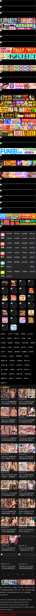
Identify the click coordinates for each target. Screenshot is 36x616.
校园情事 (17, 271)
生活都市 (9, 271)
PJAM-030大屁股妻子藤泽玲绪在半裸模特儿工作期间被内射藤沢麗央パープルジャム (8, 423)
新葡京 (29, 338)
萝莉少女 (32, 233)
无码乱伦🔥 (4, 365)
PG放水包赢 (25, 343)
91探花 (17, 248)
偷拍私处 (10, 352)
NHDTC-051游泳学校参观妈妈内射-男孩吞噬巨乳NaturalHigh (27, 458)
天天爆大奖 (19, 365)
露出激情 (17, 262)
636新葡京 (12, 360)
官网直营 (23, 334)
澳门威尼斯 (4, 374)
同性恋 (32, 267)
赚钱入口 (11, 378)
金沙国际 (26, 365)
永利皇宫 (26, 356)
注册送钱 (9, 338)
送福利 (23, 338)
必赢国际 (10, 343)
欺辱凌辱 (9, 248)
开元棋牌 (16, 334)
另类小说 (9, 276)
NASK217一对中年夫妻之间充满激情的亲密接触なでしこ (9, 495)
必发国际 (31, 352)
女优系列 (17, 252)
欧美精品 (24, 233)
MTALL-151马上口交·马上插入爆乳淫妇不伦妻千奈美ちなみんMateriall (8, 569)
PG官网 (10, 334)
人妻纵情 (24, 271)
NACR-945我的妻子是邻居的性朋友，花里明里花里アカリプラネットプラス (8, 514)
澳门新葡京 (4, 356)
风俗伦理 (32, 271)
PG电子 (3, 338)
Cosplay (24, 238)
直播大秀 (26, 369)
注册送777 (17, 338)
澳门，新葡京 (4, 369)
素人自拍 (32, 238)
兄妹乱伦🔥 (27, 374)
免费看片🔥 (4, 360)
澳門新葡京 (19, 356)
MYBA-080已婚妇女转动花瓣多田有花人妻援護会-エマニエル (26, 495)
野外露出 (32, 248)
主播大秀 (23, 347)
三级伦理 (9, 238)
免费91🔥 (11, 374)
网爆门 (32, 262)
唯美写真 (24, 262)
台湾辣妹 (9, 243)
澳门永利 (30, 334)
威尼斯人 (3, 334)
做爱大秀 (19, 369)
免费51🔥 (27, 360)
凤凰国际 (17, 343)
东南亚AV (32, 243)
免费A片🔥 (19, 374)
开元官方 (11, 365)
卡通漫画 (9, 262)
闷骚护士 (32, 257)
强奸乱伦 (17, 233)
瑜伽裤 (24, 257)
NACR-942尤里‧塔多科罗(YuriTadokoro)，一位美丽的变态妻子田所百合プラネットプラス (26, 532)
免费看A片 (19, 378)
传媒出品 (9, 267)
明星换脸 (17, 257)
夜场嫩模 (24, 352)
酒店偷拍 (16, 347)
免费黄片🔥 (4, 378)
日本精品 (17, 238)
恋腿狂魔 (32, 252)
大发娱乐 (11, 356)
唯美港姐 (24, 243)
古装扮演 (9, 252)
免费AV (26, 378)
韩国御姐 (17, 243)
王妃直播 (30, 347)
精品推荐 (9, 233)
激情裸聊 (19, 360)
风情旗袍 (9, 257)
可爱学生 (24, 252)
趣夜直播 (17, 352)
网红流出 (24, 248)
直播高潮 (32, 343)
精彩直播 (3, 347)
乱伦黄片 (3, 352)
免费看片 (12, 369)
